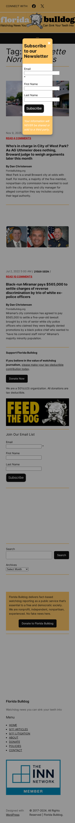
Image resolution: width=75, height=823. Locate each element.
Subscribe (34, 108)
